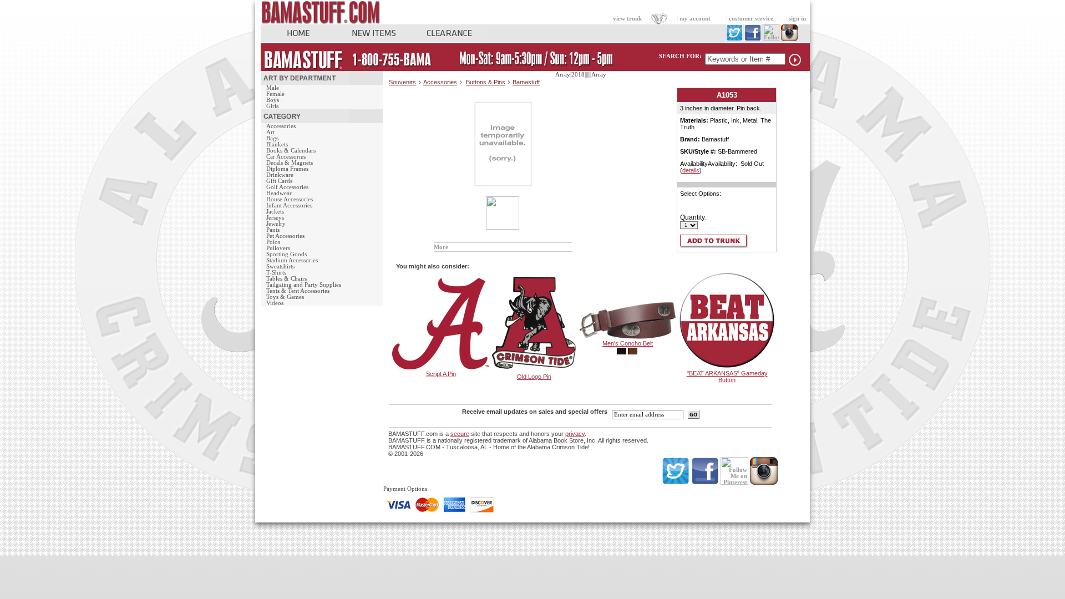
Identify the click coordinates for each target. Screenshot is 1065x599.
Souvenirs (402, 82)
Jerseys (275, 218)
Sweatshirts (280, 266)
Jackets (275, 212)
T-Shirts (276, 273)
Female (275, 94)
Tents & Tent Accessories (297, 291)
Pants (273, 230)
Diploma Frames (287, 169)
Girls (272, 106)
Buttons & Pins (485, 82)
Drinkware (279, 175)
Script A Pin (441, 373)
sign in (797, 19)
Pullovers (278, 248)
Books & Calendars (291, 151)
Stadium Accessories (292, 260)
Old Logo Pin (534, 376)
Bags (272, 138)
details (690, 170)
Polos (273, 242)
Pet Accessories (285, 236)
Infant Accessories (289, 205)
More (441, 247)
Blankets (277, 144)
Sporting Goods (286, 254)
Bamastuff (526, 82)
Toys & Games (285, 297)
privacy (575, 433)
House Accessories (289, 199)
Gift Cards (279, 181)
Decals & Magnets (289, 163)
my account (695, 19)
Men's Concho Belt (627, 343)
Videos (274, 303)
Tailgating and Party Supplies (303, 285)
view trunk (627, 19)
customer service (751, 19)
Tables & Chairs (286, 279)
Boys (272, 100)
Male (272, 88)
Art (270, 132)
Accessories (281, 126)
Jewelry (276, 224)
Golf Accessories (287, 187)
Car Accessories (286, 157)
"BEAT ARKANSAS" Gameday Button (727, 376)
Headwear (279, 193)
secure (459, 433)
